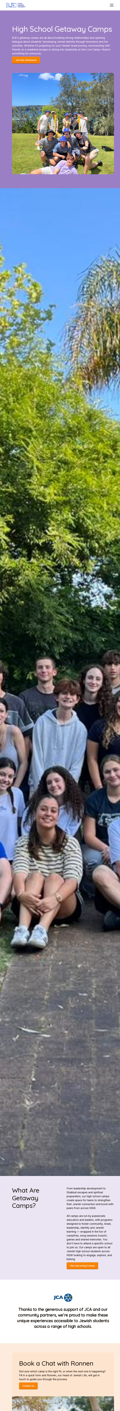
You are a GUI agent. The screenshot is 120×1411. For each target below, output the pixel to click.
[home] (15, 5)
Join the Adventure (26, 60)
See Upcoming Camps (82, 1265)
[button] (111, 5)
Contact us (28, 1385)
